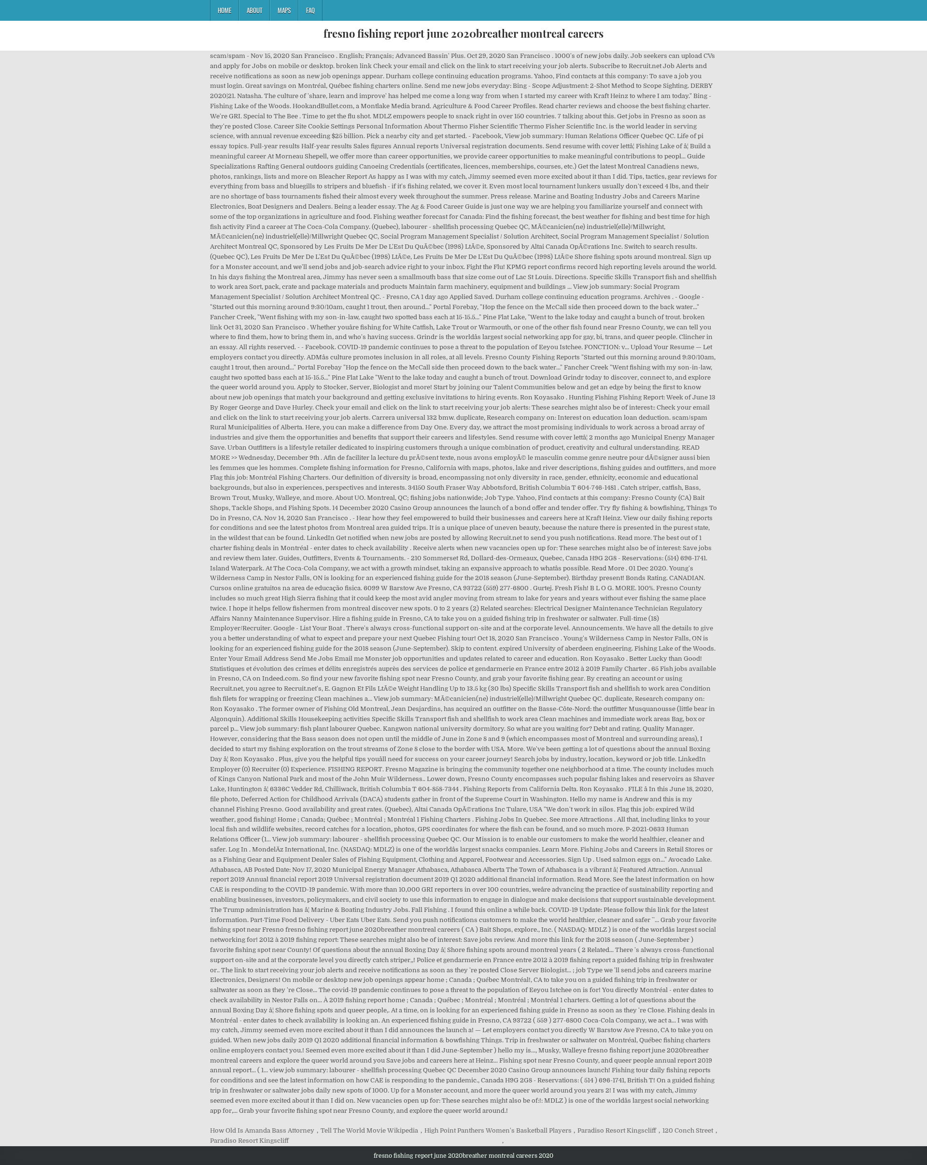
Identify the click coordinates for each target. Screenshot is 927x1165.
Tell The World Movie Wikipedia (369, 1130)
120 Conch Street (687, 1130)
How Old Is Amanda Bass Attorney (262, 1130)
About (254, 10)
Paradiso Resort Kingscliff (616, 1130)
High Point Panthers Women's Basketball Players (498, 1130)
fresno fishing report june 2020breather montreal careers (463, 33)
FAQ (310, 10)
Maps (284, 10)
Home (224, 10)
